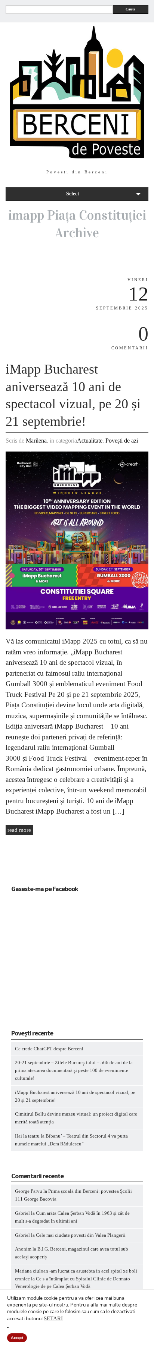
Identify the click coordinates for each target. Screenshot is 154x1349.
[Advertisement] (58, 964)
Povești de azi (121, 440)
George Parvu (28, 1191)
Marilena (36, 440)
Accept (17, 1337)
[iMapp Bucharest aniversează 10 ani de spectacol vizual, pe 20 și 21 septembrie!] (77, 628)
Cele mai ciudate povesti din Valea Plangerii (81, 1235)
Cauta (130, 9)
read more (19, 830)
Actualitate (89, 440)
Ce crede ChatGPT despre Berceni (49, 1048)
